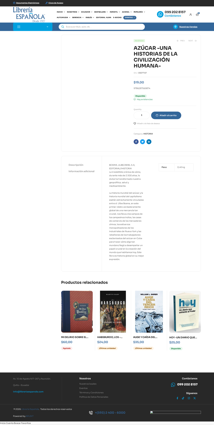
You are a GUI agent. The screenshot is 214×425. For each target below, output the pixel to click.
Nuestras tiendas (188, 26)
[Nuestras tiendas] (175, 26)
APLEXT (29, 416)
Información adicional (81, 171)
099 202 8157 (175, 12)
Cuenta (10, 423)
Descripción (76, 164)
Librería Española (30, 409)
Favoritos (26, 423)
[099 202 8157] (160, 14)
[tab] (81, 165)
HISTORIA (148, 134)
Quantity (138, 109)
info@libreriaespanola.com (28, 391)
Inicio (3, 423)
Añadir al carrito (168, 115)
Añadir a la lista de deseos (148, 123)
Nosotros (85, 378)
